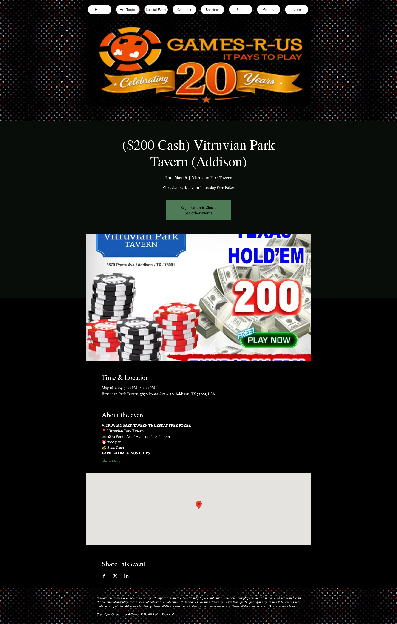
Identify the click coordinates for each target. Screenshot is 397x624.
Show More (111, 460)
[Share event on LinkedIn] (126, 576)
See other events (198, 212)
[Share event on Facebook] (104, 576)
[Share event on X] (115, 576)
